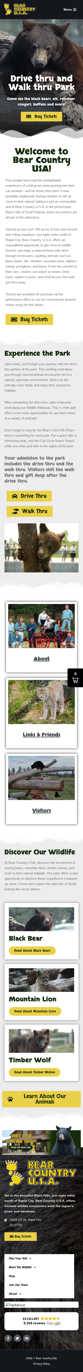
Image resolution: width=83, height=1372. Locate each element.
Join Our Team (18, 1285)
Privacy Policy (41, 1364)
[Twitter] (17, 1338)
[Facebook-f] (8, 1338)
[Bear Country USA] (21, 9)
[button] (29, 496)
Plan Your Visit (18, 1259)
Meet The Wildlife (20, 1267)
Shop (12, 1276)
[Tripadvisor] (26, 1338)
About (13, 1294)
